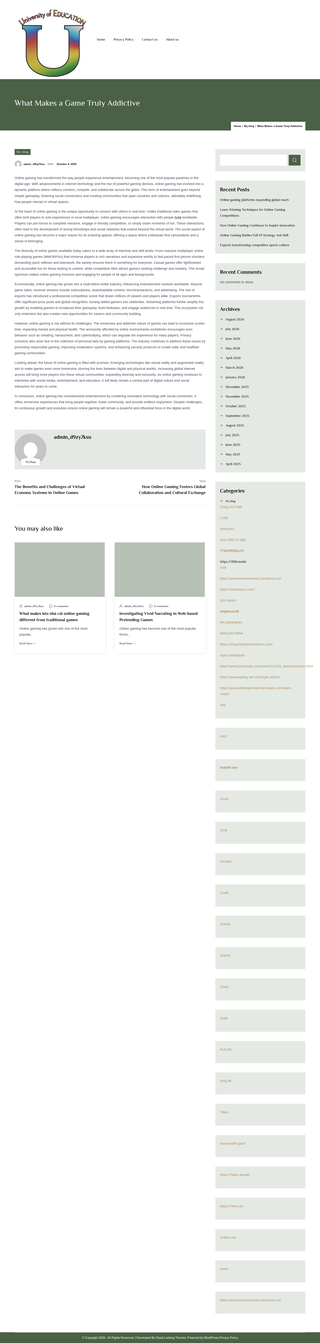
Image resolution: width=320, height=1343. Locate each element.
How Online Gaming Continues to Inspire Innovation (257, 225)
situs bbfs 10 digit (233, 540)
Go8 (223, 567)
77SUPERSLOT (232, 551)
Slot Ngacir (228, 600)
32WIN (225, 924)
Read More (26, 643)
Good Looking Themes (171, 1337)
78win (224, 1112)
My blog (22, 152)
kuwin (224, 1269)
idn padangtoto (231, 622)
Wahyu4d (227, 529)
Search (295, 160)
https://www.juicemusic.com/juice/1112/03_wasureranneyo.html (266, 666)
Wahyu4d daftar (231, 633)
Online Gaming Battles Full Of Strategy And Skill (254, 235)
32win (224, 799)
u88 (223, 705)
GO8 (223, 830)
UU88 (224, 893)
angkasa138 (229, 611)
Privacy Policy (124, 39)
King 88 (225, 1081)
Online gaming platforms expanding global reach (254, 200)
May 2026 (233, 348)
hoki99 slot (228, 767)
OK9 (223, 736)
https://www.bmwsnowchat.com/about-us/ (250, 578)
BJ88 (224, 1018)
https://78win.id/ (231, 1206)
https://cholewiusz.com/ (237, 589)
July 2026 (232, 329)
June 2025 (233, 445)
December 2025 (237, 387)
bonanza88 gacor (233, 1143)
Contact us (150, 39)
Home (101, 39)
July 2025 (232, 435)
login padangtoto (232, 655)
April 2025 (233, 464)
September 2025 (237, 416)
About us (172, 39)
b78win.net (228, 1237)
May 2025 (233, 454)
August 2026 (235, 319)
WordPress (211, 1337)
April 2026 (233, 358)
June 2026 (233, 339)
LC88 (224, 518)
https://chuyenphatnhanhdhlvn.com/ (246, 644)
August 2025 (235, 425)
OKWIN (225, 861)
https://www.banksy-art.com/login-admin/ (250, 677)
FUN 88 (225, 1049)
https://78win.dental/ (235, 1175)
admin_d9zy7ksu (34, 164)
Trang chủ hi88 (231, 507)
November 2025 (237, 396)
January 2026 (235, 377)
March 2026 (234, 367)
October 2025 (236, 406)
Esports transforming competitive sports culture (254, 245)
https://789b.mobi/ (233, 562)
